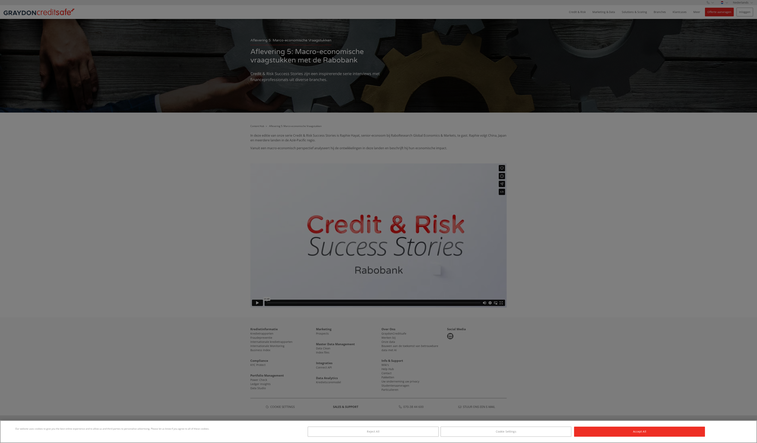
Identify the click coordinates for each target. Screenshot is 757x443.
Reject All (373, 431)
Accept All (639, 431)
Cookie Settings (506, 431)
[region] (378, 431)
